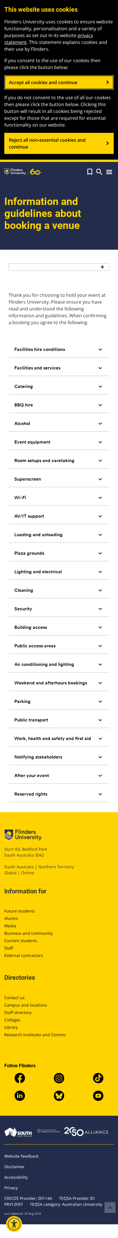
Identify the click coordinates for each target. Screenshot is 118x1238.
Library (11, 1027)
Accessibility (16, 1177)
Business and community (28, 933)
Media (10, 925)
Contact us (14, 997)
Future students (19, 911)
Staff (8, 948)
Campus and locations (25, 1005)
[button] (90, 172)
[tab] (59, 349)
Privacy (11, 1187)
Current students (20, 940)
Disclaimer (14, 1166)
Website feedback (21, 1156)
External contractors (23, 955)
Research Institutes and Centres (35, 1034)
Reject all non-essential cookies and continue (47, 143)
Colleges (12, 1019)
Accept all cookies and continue (43, 82)
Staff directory (18, 1012)
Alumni (11, 918)
